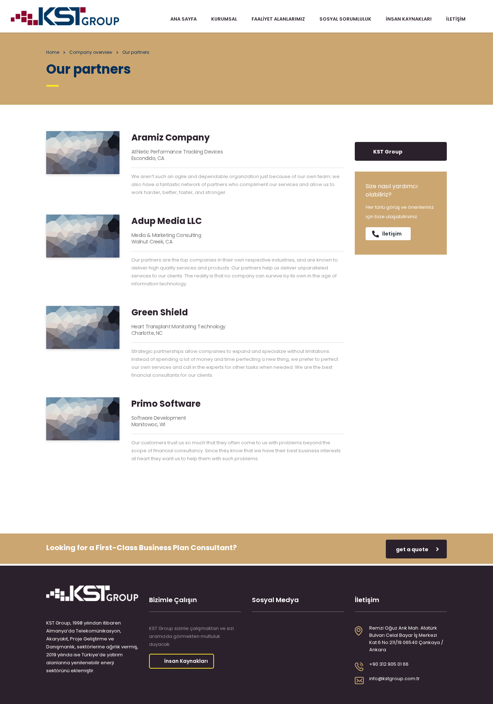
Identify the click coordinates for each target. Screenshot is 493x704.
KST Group (387, 151)
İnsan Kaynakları (409, 19)
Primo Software (166, 404)
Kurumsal (224, 19)
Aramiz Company (170, 137)
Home (52, 52)
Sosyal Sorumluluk (345, 19)
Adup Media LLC (166, 221)
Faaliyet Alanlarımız (278, 19)
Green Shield (159, 312)
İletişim (456, 19)
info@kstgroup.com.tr (394, 678)
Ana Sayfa (183, 19)
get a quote (412, 549)
